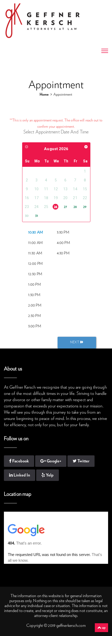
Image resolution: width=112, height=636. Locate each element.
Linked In (21, 475)
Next (75, 342)
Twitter (83, 461)
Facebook (20, 461)
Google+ (53, 461)
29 (84, 207)
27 (65, 207)
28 (75, 207)
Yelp (49, 475)
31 (36, 216)
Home (44, 94)
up (103, 627)
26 (55, 207)
